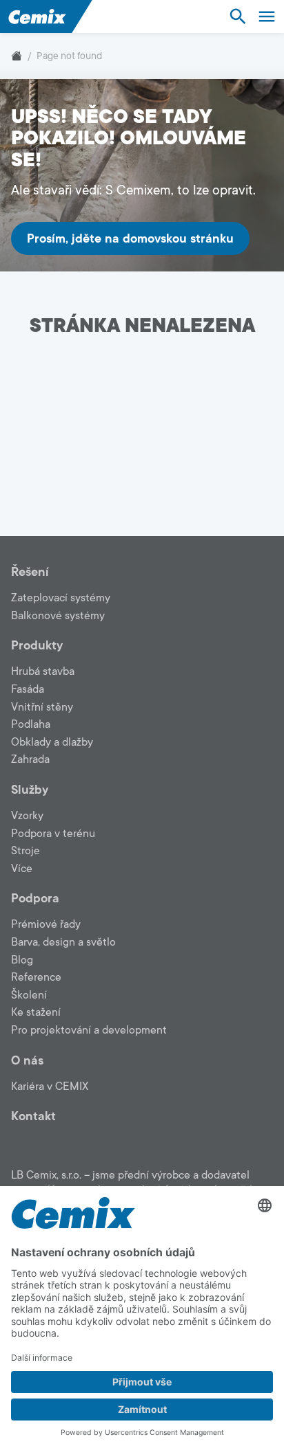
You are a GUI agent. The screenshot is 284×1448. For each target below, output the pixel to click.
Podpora (35, 898)
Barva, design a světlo (63, 942)
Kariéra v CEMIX (49, 1086)
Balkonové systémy (58, 615)
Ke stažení (36, 1012)
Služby (29, 789)
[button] (237, 15)
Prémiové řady (46, 924)
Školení (29, 995)
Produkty (37, 645)
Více (21, 868)
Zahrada (30, 759)
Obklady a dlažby (52, 742)
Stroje (25, 850)
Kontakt (33, 1116)
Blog (22, 960)
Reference (36, 977)
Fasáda (27, 689)
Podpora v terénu (53, 833)
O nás (27, 1060)
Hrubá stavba (42, 671)
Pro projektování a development (89, 1030)
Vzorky (27, 815)
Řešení (30, 572)
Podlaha (30, 724)
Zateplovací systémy (60, 597)
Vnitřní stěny (42, 707)
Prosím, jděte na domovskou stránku (130, 238)
